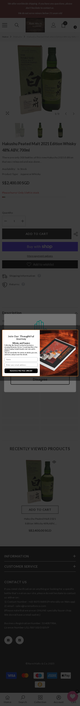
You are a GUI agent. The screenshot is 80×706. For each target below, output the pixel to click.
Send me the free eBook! (21, 370)
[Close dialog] (75, 332)
